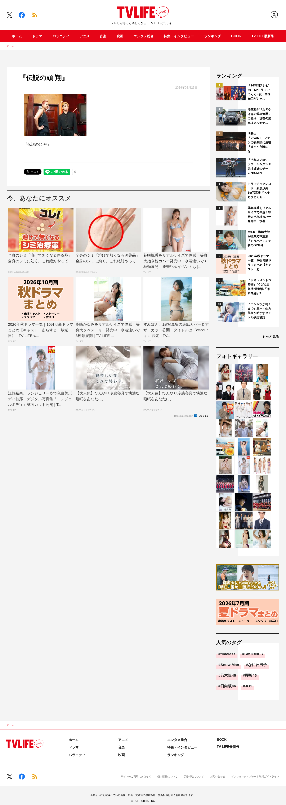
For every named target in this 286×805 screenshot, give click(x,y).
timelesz (227, 654)
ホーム (17, 36)
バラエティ (61, 36)
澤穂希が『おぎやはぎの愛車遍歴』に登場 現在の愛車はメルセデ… (259, 116)
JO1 (248, 686)
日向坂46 (228, 686)
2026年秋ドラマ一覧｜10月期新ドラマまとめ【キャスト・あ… (260, 262)
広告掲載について (194, 776)
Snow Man (229, 665)
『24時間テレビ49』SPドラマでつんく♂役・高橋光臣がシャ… (259, 92)
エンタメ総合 (144, 36)
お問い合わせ (217, 776)
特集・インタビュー (179, 36)
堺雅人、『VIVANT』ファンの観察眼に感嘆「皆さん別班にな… (259, 142)
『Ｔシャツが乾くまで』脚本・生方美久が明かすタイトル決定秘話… (259, 310)
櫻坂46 (251, 675)
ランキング (212, 36)
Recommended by (183, 416)
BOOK (236, 36)
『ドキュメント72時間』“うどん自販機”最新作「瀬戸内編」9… (260, 286)
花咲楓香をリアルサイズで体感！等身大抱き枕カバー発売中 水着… (259, 214)
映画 (120, 36)
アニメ (85, 36)
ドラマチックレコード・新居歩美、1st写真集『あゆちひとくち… (259, 190)
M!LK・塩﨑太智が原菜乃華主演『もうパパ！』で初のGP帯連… (259, 238)
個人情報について (167, 776)
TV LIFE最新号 (262, 36)
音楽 (103, 36)
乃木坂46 (228, 675)
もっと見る (270, 336)
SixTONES (253, 654)
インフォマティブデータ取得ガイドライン (255, 776)
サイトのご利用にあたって (136, 776)
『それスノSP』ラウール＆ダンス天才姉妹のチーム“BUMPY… (259, 166)
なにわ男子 (257, 665)
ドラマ (37, 36)
